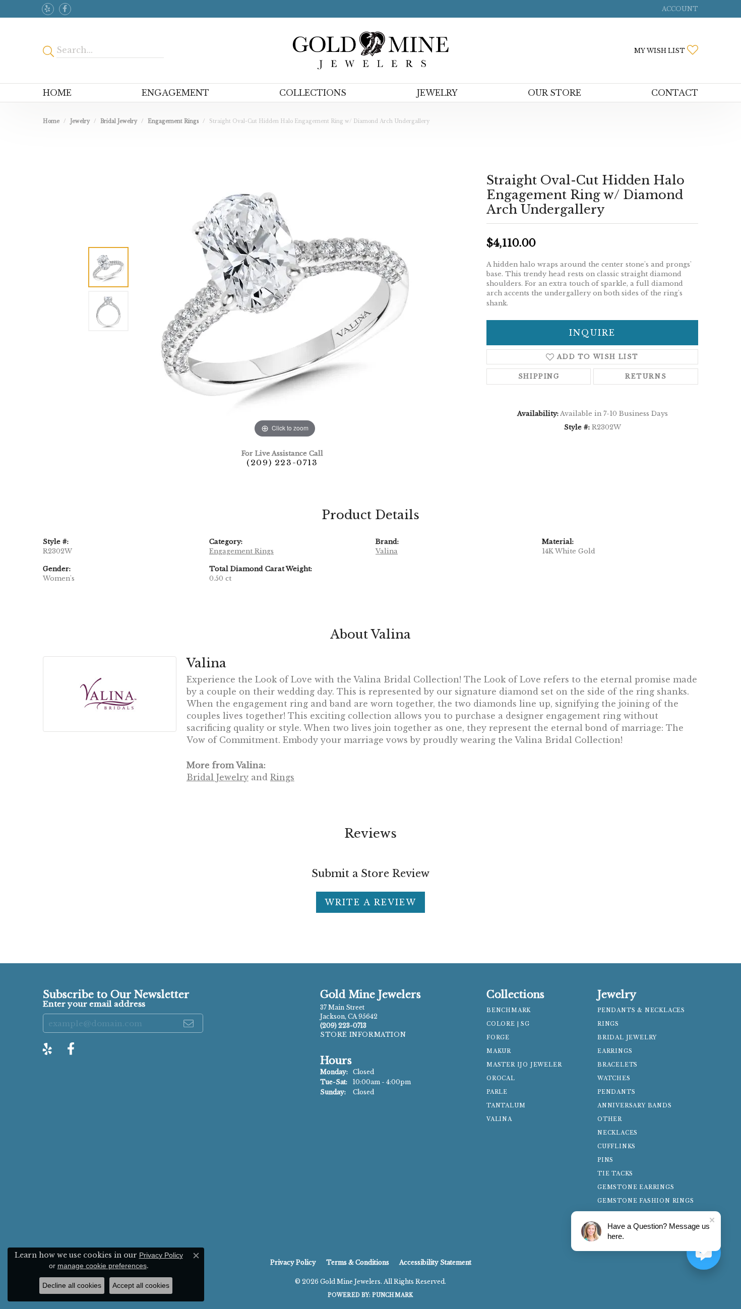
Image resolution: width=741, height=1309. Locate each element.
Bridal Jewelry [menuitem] (627, 1037)
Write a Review (370, 902)
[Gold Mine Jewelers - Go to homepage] (370, 50)
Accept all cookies (140, 1285)
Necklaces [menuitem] (617, 1133)
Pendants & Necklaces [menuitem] (641, 1010)
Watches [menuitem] (614, 1078)
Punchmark (392, 1295)
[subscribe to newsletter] (189, 1023)
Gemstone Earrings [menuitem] (635, 1187)
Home (57, 93)
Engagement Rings (173, 121)
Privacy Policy (293, 1262)
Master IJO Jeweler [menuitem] (524, 1065)
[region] (285, 289)
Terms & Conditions (357, 1262)
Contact (674, 93)
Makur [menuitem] (498, 1051)
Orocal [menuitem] (500, 1078)
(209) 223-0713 (282, 462)
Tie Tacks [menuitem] (615, 1173)
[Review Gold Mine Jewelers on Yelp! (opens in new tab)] (48, 9)
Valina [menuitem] (499, 1119)
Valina (387, 551)
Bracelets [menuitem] (617, 1065)
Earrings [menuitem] (614, 1051)
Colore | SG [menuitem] (508, 1024)
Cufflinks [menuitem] (616, 1146)
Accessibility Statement (435, 1262)
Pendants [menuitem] (616, 1092)
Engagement (175, 93)
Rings (282, 777)
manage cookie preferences (102, 1266)
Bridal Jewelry (118, 121)
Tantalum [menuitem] (505, 1105)
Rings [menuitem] (608, 1024)
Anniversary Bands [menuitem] (634, 1105)
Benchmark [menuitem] (508, 1010)
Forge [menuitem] (498, 1037)
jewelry (80, 121)
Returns (645, 376)
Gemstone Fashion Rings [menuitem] (645, 1201)
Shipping (539, 376)
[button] (679, 9)
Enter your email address (94, 1004)
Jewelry (437, 93)
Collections (312, 93)
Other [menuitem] (609, 1119)
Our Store (554, 93)
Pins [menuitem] (605, 1160)
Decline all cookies (71, 1285)
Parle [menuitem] (497, 1092)
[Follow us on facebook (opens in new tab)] (65, 9)
